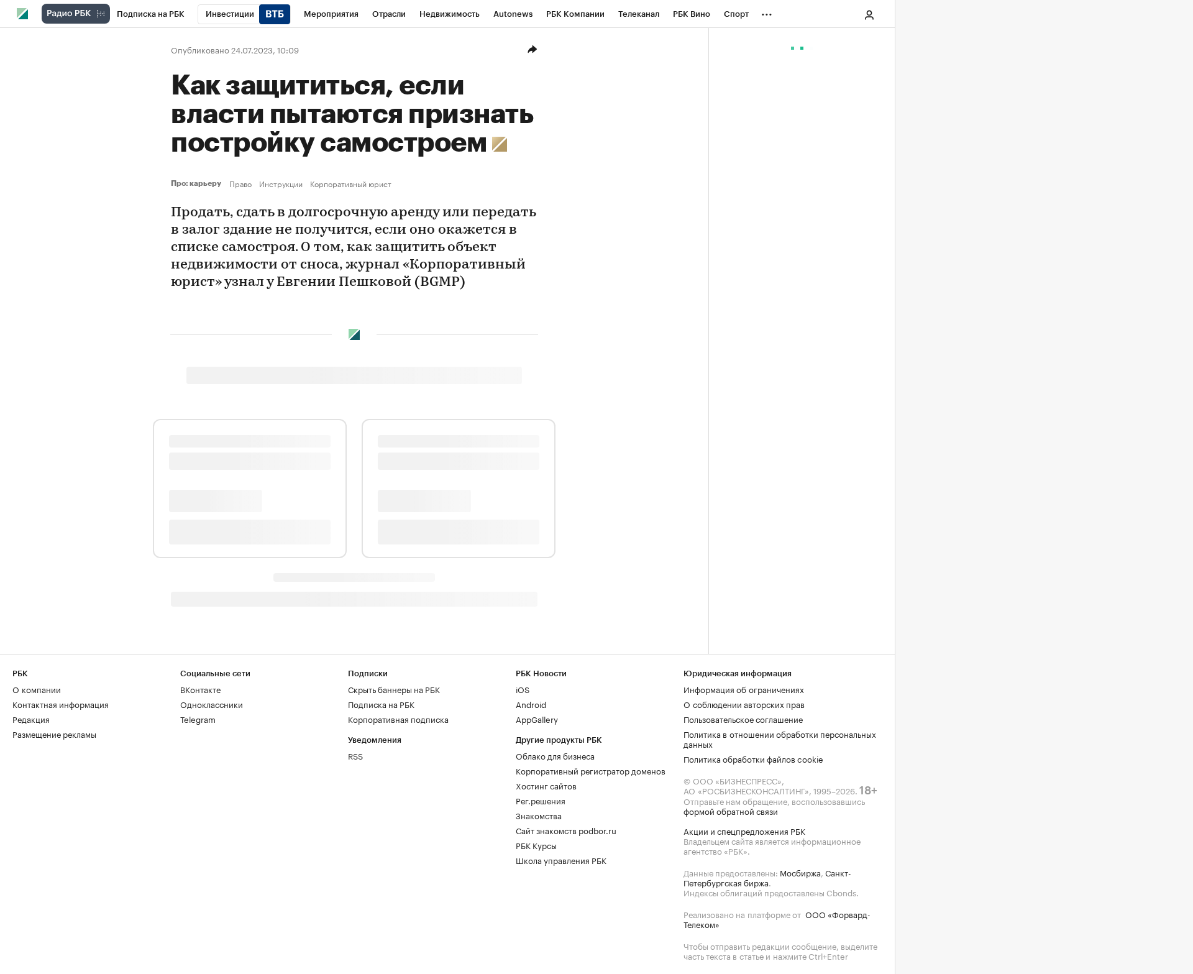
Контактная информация (60, 703)
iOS (522, 688)
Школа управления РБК (561, 859)
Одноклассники (211, 703)
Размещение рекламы (54, 733)
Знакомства (539, 815)
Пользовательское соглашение (743, 718)
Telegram (198, 718)
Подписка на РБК (381, 703)
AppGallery (537, 718)
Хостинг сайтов (546, 785)
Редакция (31, 718)
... (766, 12)
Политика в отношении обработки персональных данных (779, 738)
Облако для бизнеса (555, 755)
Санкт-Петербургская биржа (767, 877)
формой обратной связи (730, 810)
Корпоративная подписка (398, 718)
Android (531, 703)
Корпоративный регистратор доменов (590, 770)
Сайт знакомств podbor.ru (566, 830)
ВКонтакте (200, 688)
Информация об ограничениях (743, 688)
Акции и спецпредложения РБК (744, 830)
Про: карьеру (197, 183)
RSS (355, 755)
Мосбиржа (800, 872)
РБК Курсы (536, 844)
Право (240, 183)
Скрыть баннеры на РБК (394, 688)
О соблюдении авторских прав (744, 703)
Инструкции (281, 183)
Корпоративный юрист (350, 183)
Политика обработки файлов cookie (753, 758)
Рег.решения (540, 800)
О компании (36, 688)
